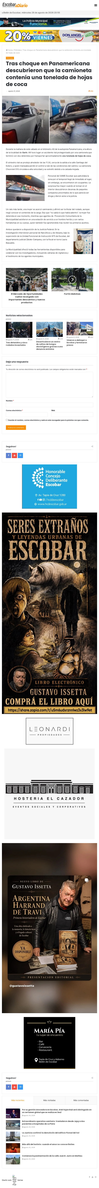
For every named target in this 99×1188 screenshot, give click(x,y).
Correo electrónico (14, 410)
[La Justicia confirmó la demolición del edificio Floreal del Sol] (13, 1136)
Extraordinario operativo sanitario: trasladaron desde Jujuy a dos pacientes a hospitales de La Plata (53, 1122)
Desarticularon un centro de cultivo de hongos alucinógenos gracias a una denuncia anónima (49, 345)
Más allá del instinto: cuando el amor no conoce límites (48, 1144)
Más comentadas (81, 1100)
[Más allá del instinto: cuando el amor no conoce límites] (13, 1148)
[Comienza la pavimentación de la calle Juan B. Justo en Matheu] (13, 1159)
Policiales (18, 50)
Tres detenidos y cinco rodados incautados (16, 343)
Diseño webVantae (12, 1180)
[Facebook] (8, 455)
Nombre (10, 401)
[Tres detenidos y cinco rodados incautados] (19, 330)
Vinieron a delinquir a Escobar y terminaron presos (77, 342)
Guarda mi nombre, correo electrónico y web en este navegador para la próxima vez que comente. (48, 420)
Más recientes (17, 1100)
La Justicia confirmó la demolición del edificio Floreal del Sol (50, 1132)
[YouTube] (14, 455)
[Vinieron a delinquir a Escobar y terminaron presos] (80, 328)
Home (10, 50)
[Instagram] (20, 455)
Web (53, 410)
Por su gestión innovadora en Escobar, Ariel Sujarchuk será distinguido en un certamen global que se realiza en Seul (57, 1111)
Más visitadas (49, 1100)
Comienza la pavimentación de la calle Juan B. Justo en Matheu (52, 1156)
